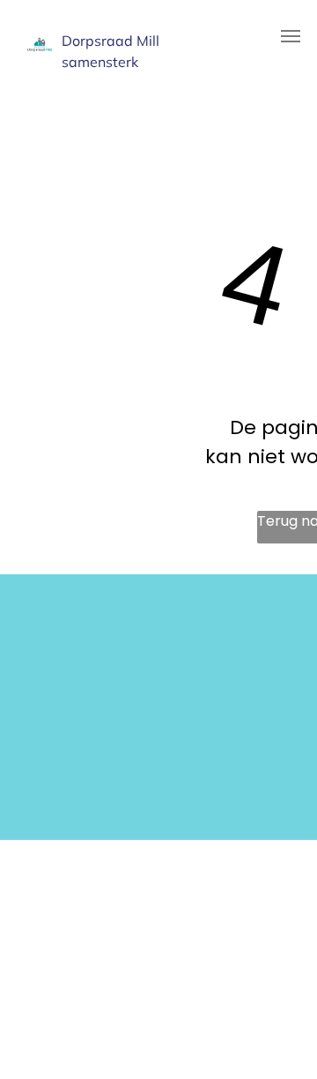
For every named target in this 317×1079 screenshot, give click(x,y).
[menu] (290, 36)
